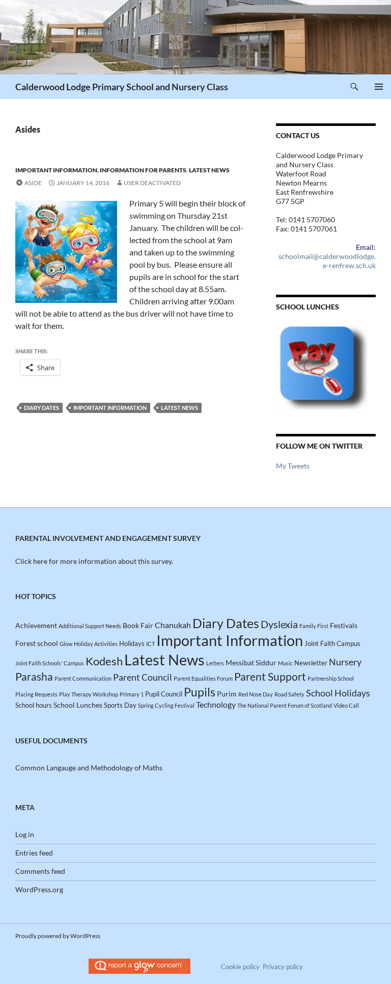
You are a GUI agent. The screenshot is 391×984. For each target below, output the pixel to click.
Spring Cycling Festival (166, 705)
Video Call (346, 705)
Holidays (132, 643)
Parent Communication (82, 678)
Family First (313, 626)
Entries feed (34, 852)
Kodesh (104, 661)
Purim (227, 693)
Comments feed (40, 871)
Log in (24, 834)
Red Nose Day (255, 694)
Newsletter (310, 663)
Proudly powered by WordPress (57, 936)
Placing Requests (36, 694)
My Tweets (293, 465)
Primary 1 (132, 694)
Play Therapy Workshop (88, 694)
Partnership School (331, 678)
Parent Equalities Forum (203, 678)
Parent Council (142, 677)
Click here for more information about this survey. (94, 561)
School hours (33, 705)
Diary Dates (41, 407)
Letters (215, 663)
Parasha (34, 676)
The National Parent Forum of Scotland (284, 705)
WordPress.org (39, 889)
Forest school (36, 643)
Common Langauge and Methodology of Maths (88, 767)
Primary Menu (379, 86)
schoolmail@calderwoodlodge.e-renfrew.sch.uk (327, 261)
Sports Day (120, 705)
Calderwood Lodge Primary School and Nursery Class (121, 86)
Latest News (209, 170)
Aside (33, 183)
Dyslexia (279, 624)
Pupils (199, 692)
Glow (66, 643)
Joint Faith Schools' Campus (49, 663)
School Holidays (338, 692)
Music (285, 663)
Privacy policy (283, 967)
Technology (216, 704)
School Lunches (77, 705)
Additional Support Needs (90, 626)
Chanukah (173, 625)
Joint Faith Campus (332, 643)
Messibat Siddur (251, 662)
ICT (150, 643)
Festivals (343, 625)
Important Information (56, 170)
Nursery (345, 661)
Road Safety (289, 694)
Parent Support (270, 676)
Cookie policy (240, 967)
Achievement (36, 625)
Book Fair (138, 625)
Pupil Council (163, 694)
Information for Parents (143, 170)
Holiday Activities (96, 643)
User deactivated (152, 183)
